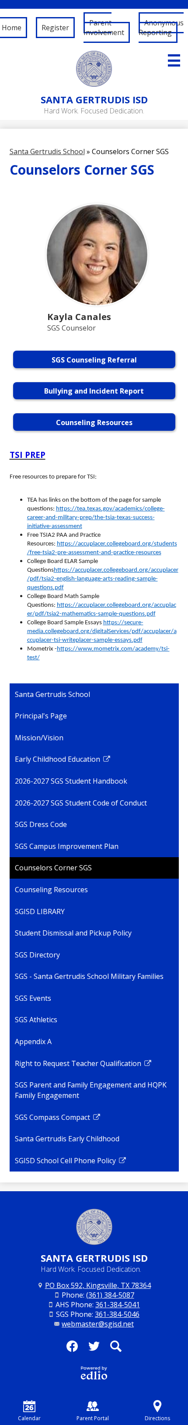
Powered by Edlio (94, 1372)
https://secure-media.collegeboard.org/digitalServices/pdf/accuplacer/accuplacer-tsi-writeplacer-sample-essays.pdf (102, 631)
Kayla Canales (79, 316)
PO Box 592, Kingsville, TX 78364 (98, 1285)
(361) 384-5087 (110, 1295)
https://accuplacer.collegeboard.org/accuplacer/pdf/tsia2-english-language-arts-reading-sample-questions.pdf (102, 579)
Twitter (94, 1346)
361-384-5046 (117, 1314)
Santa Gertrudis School (47, 151)
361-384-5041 (117, 1304)
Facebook (72, 1346)
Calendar (29, 1418)
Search (116, 1346)
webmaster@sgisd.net (98, 1324)
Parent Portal (93, 1418)
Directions (157, 1418)
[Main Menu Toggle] (174, 60)
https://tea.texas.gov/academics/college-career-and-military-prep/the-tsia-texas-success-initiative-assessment (96, 518)
